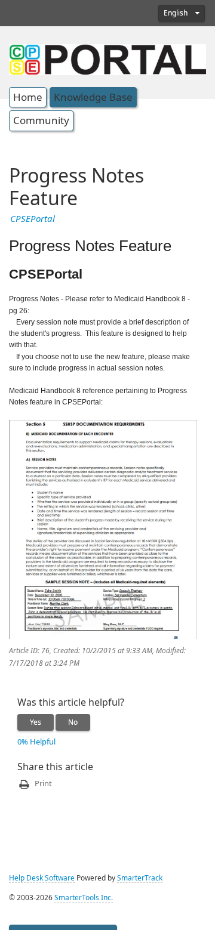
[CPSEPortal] (107, 58)
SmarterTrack (139, 878)
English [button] (176, 13)
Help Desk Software (42, 878)
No (73, 722)
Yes (35, 722)
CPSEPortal (32, 219)
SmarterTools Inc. (83, 898)
